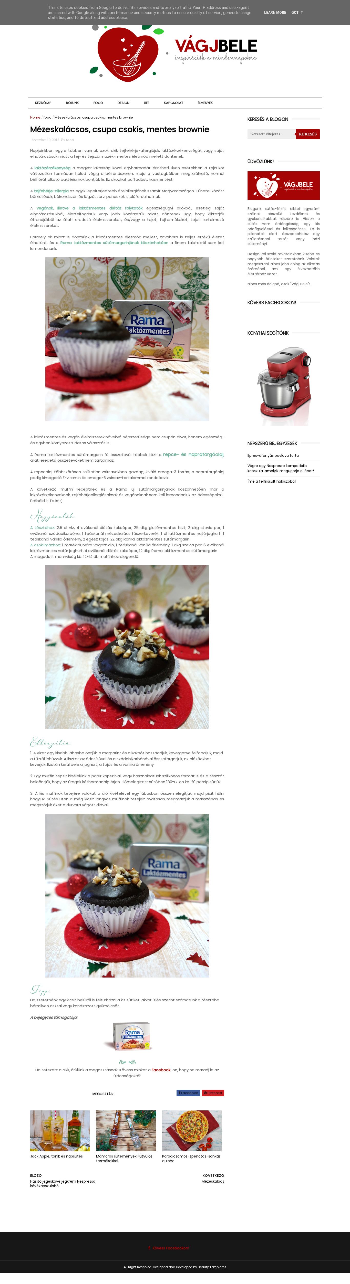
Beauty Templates (212, 1267)
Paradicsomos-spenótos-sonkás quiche (191, 1159)
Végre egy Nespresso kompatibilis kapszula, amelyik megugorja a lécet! (281, 468)
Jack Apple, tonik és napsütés (56, 1156)
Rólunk (72, 102)
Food (98, 102)
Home (35, 117)
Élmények (205, 102)
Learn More (275, 12)
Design (123, 102)
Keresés (308, 134)
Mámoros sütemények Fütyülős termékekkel (124, 1159)
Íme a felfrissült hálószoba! (272, 481)
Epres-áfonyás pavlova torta (273, 455)
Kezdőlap (43, 102)
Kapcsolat (173, 102)
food (48, 117)
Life (146, 102)
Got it (297, 12)
